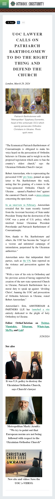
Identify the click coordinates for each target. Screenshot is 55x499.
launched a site (41, 309)
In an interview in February (21, 205)
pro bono (27, 177)
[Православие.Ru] (27, 4)
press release (43, 195)
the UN (27, 260)
